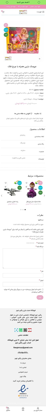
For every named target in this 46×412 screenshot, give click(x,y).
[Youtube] (29, 330)
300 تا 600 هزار (22, 93)
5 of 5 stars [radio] (27, 243)
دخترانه (37, 93)
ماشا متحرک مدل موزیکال (33, 202)
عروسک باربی (28, 99)
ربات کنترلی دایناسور (12, 202)
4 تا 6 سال (13, 93)
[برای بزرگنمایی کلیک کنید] (39, 59)
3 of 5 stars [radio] (30, 243)
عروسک (41, 95)
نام (41, 271)
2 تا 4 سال (30, 93)
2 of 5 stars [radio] (32, 243)
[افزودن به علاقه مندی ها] (26, 183)
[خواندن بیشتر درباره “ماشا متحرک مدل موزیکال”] (26, 187)
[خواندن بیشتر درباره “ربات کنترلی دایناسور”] (5, 187)
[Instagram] (25, 330)
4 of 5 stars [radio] (29, 243)
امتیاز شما (40, 243)
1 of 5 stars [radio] (33, 243)
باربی (7, 93)
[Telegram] (16, 330)
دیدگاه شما (39, 246)
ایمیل (41, 280)
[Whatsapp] (20, 330)
